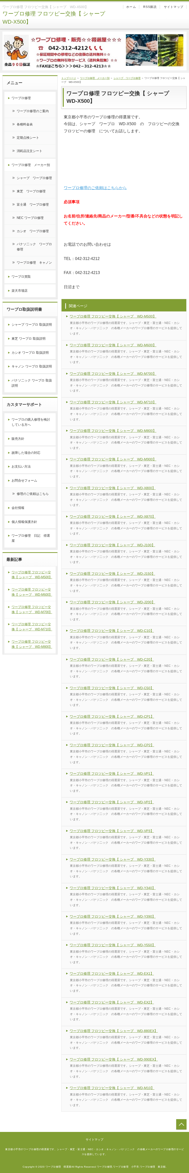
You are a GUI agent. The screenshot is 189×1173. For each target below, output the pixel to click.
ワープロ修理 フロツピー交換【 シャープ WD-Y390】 (113, 916)
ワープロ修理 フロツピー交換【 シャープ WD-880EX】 (114, 1031)
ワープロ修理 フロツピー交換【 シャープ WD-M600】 (113, 345)
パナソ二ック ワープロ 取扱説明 (32, 383)
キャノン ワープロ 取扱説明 (32, 366)
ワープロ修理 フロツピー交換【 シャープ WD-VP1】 (112, 774)
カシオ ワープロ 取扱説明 (30, 352)
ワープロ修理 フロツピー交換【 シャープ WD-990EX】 (114, 1059)
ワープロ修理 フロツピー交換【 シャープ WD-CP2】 (112, 745)
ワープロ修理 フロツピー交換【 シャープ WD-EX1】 (112, 973)
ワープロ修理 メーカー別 (95, 78)
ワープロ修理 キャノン (34, 262)
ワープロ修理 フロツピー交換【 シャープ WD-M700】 (113, 374)
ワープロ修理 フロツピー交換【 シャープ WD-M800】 (113, 431)
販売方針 (18, 439)
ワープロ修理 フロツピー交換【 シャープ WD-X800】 (113, 488)
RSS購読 (150, 7)
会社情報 (18, 508)
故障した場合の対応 (26, 453)
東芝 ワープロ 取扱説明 (29, 338)
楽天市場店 (20, 290)
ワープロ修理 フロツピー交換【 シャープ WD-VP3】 (112, 831)
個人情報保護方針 (24, 522)
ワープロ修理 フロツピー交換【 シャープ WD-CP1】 (112, 716)
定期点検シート (28, 137)
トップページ (68, 78)
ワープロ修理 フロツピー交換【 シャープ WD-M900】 (113, 459)
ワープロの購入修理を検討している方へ (31, 422)
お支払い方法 (21, 466)
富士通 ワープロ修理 (33, 204)
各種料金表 (25, 124)
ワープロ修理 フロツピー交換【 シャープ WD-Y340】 (113, 888)
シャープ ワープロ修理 (127, 78)
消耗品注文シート (29, 151)
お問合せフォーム (24, 480)
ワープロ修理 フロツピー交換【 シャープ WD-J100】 (112, 545)
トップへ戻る (181, 1124)
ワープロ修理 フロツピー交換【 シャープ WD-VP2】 (112, 802)
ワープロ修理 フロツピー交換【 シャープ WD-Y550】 (113, 945)
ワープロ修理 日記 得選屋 (31, 538)
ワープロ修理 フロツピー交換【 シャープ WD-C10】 (112, 631)
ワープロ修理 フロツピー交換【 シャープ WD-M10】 (112, 1088)
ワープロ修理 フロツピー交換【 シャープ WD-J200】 (112, 602)
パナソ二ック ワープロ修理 (34, 246)
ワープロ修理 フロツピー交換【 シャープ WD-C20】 (112, 659)
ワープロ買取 (21, 276)
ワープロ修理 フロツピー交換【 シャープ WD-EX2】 (112, 1002)
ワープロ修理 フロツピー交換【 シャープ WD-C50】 (112, 688)
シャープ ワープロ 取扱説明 (32, 324)
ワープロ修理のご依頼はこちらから (95, 188)
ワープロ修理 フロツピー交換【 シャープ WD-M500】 (113, 316)
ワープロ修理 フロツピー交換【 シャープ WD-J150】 (112, 574)
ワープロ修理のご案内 (33, 111)
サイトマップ (173, 7)
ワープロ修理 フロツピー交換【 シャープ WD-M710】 (113, 402)
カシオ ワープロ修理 (33, 231)
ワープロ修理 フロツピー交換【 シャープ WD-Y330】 (113, 859)
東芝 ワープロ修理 (31, 191)
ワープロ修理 (21, 98)
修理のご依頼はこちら (33, 494)
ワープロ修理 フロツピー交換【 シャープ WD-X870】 (113, 516)
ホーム (131, 7)
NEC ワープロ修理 (30, 218)
